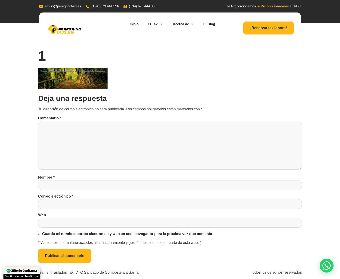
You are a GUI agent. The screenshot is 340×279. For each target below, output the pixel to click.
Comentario (49, 118)
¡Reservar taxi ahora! (268, 28)
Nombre (46, 177)
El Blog (209, 24)
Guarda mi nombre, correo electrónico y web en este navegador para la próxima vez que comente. (127, 234)
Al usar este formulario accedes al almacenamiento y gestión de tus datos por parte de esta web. (121, 243)
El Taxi (153, 24)
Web (42, 215)
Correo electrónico (55, 196)
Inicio (134, 24)
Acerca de (181, 24)
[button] (327, 266)
